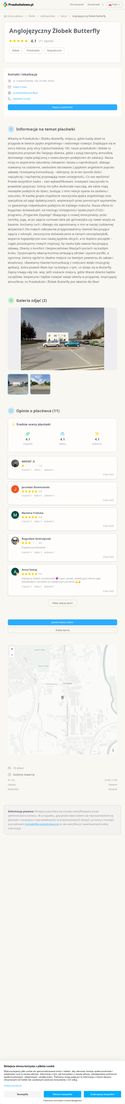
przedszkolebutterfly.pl (25, 92)
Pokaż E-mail (20, 87)
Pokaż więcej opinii (62, 603)
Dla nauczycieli (76, 4)
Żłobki (31, 16)
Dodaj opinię (62, 630)
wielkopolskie (48, 16)
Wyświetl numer (22, 98)
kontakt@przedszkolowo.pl (42, 824)
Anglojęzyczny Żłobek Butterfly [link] (89, 16)
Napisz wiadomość (62, 107)
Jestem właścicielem (62, 622)
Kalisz (64, 16)
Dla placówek (94, 4)
